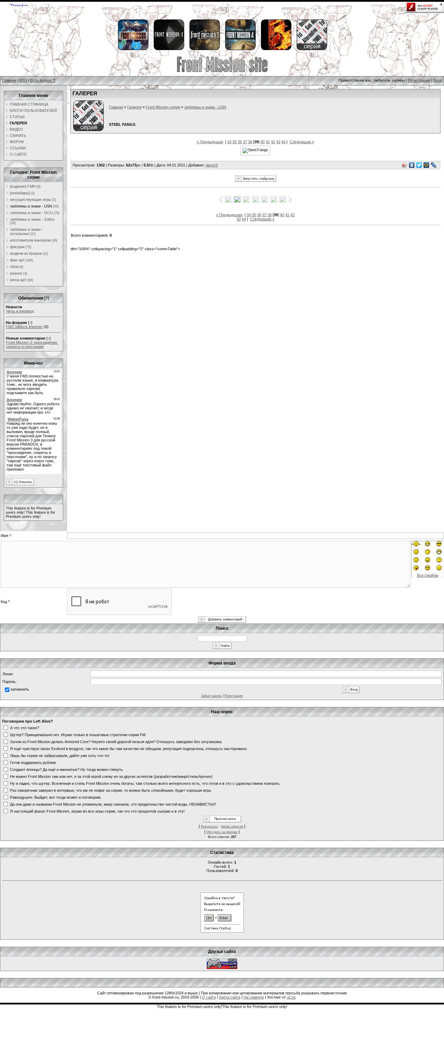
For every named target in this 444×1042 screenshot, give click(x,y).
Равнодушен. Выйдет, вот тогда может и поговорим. (56, 797)
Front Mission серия (163, 107)
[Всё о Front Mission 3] (204, 49)
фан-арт (17, 260)
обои (14, 266)
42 (273, 142)
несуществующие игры (30, 199)
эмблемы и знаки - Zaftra (32, 219)
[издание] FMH (23, 186)
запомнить (19, 689)
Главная (9, 80)
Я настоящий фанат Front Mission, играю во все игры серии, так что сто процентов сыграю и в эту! (97, 811)
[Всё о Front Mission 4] (240, 49)
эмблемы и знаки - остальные (26, 231)
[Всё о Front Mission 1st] (132, 49)
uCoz (291, 997)
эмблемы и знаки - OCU (31, 213)
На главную (254, 997)
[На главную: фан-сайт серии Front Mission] (222, 71)
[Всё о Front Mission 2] (168, 49)
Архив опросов (232, 826)
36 (240, 142)
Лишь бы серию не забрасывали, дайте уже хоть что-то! (59, 755)
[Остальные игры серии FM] (311, 49)
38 (250, 142)
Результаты (209, 826)
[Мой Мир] (426, 165)
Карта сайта (229, 997)
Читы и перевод (20, 311)
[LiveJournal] (433, 165)
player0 (211, 165)
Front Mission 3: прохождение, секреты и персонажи (32, 344)
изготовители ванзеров (30, 240)
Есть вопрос (43, 80)
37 (245, 142)
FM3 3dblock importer (24, 327)
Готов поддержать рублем (33, 762)
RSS (23, 80)
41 (268, 142)
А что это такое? (24, 727)
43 (278, 142)
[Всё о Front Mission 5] (275, 49)
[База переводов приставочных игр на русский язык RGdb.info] (222, 968)
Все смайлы (427, 575)
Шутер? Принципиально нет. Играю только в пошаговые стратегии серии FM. (78, 734)
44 (283, 142)
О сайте (209, 997)
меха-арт (18, 280)
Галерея (134, 107)
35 (234, 142)
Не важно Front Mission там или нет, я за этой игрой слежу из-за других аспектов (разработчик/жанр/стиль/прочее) (111, 776)
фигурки (17, 247)
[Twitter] (419, 165)
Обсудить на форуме (222, 832)
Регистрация (419, 80)
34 (229, 142)
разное (16, 273)
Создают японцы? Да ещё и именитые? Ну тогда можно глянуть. (67, 769)
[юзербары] (20, 193)
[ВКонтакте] (412, 165)
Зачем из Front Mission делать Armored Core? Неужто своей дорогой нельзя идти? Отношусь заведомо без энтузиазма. (116, 741)
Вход (437, 80)
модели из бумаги (26, 253)
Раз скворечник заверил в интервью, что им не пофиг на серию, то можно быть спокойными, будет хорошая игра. (111, 790)
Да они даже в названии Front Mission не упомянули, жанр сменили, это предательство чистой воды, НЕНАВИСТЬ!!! (113, 804)
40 (263, 142)
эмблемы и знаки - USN (31, 206)
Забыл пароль (211, 696)
